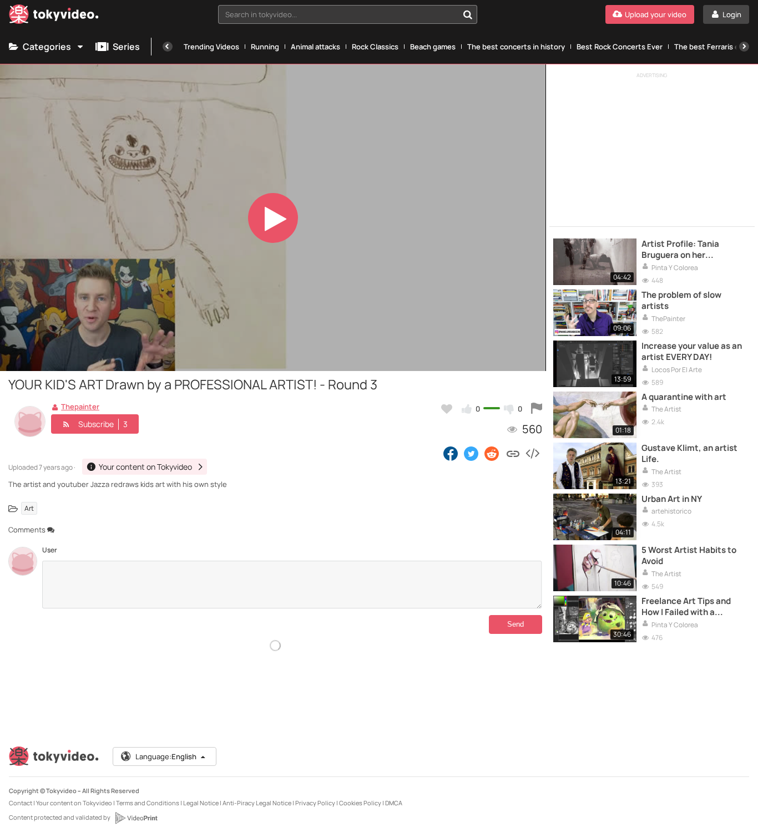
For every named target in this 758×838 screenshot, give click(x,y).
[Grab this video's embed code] (532, 453)
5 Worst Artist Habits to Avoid (688, 556)
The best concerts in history (516, 47)
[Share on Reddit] (492, 453)
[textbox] (338, 14)
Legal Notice (201, 803)
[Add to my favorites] (446, 409)
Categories (47, 46)
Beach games (433, 47)
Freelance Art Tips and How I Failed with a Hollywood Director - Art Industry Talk (689, 607)
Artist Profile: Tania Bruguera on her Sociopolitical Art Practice (694, 249)
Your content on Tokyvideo (74, 803)
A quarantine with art (683, 397)
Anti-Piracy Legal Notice (257, 803)
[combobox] (347, 14)
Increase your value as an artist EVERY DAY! (691, 352)
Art (29, 508)
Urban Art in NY (671, 499)
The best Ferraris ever (712, 47)
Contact (20, 803)
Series (126, 46)
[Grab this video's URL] (513, 453)
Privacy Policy (315, 803)
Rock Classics (375, 47)
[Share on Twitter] (471, 453)
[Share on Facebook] (450, 453)
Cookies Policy (360, 803)
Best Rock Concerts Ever (620, 47)
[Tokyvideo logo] (54, 16)
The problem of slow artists (681, 301)
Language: (165, 756)
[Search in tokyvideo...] (467, 14)
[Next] (744, 47)
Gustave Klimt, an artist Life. (689, 454)
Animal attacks (315, 47)
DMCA (393, 803)
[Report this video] (536, 409)
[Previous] (168, 47)
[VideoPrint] (136, 818)
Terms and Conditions (147, 803)
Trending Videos (211, 47)
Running (265, 47)
